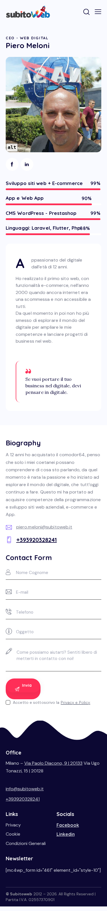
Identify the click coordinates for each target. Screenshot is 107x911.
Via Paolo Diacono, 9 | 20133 (53, 763)
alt (12, 147)
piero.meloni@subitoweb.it (44, 527)
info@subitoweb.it (25, 789)
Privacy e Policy (75, 702)
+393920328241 (36, 539)
